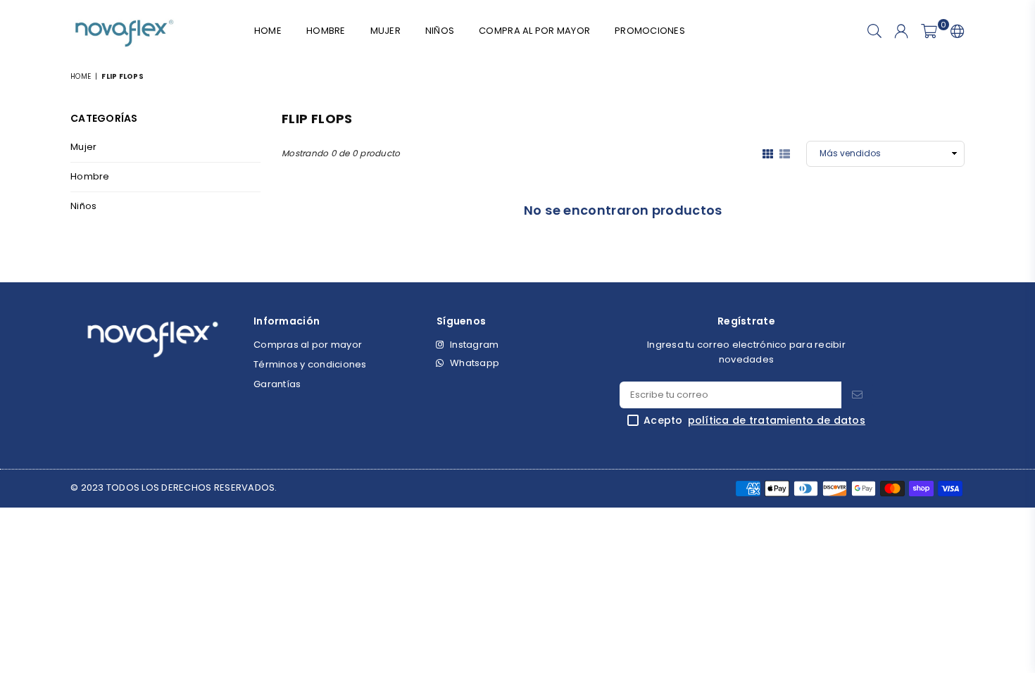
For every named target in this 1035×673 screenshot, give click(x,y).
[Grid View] (767, 153)
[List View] (784, 153)
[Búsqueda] (874, 31)
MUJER (385, 30)
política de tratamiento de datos (776, 421)
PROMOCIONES (650, 30)
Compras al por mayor (307, 344)
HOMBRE (326, 30)
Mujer (83, 146)
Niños (83, 206)
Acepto (754, 421)
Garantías (277, 384)
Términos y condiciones (310, 364)
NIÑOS (439, 30)
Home (268, 30)
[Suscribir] (857, 395)
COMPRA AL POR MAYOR (534, 30)
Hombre (90, 176)
